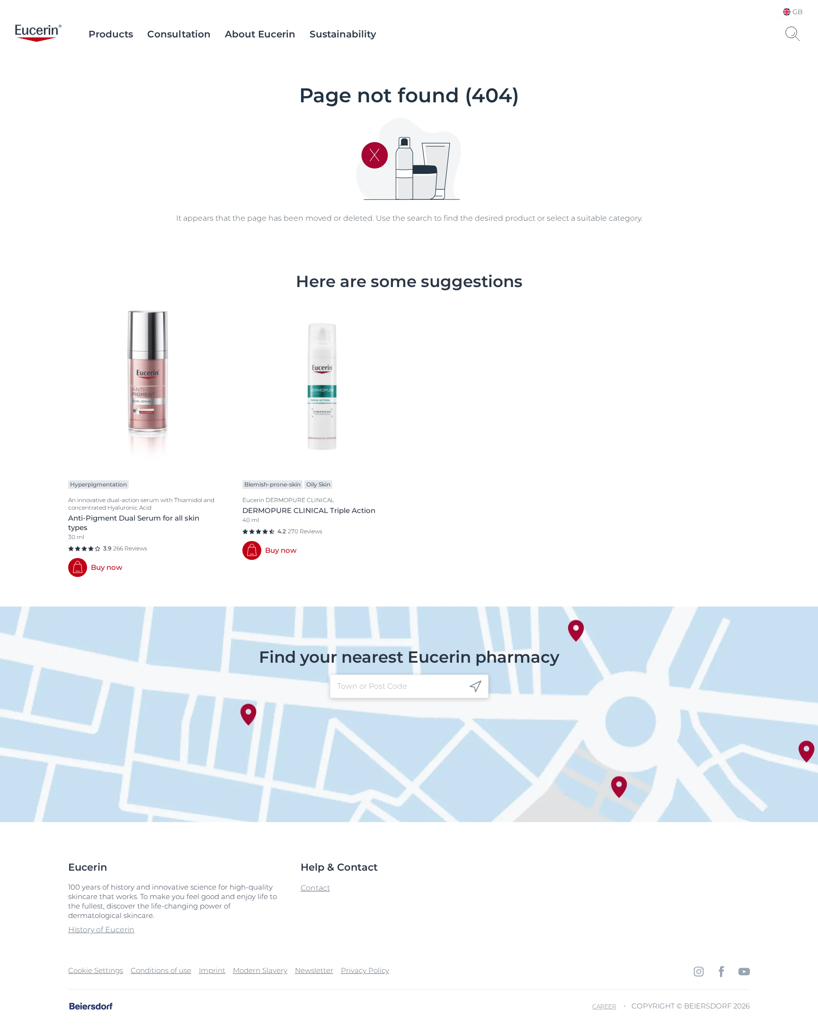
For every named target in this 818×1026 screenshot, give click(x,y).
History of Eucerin (101, 929)
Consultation (179, 34)
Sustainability (343, 34)
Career (604, 1006)
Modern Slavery (260, 970)
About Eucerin (260, 34)
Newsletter (314, 970)
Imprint (212, 970)
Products (111, 34)
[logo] (38, 34)
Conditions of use (161, 970)
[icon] (475, 687)
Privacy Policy (365, 970)
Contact (315, 887)
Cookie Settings (95, 970)
